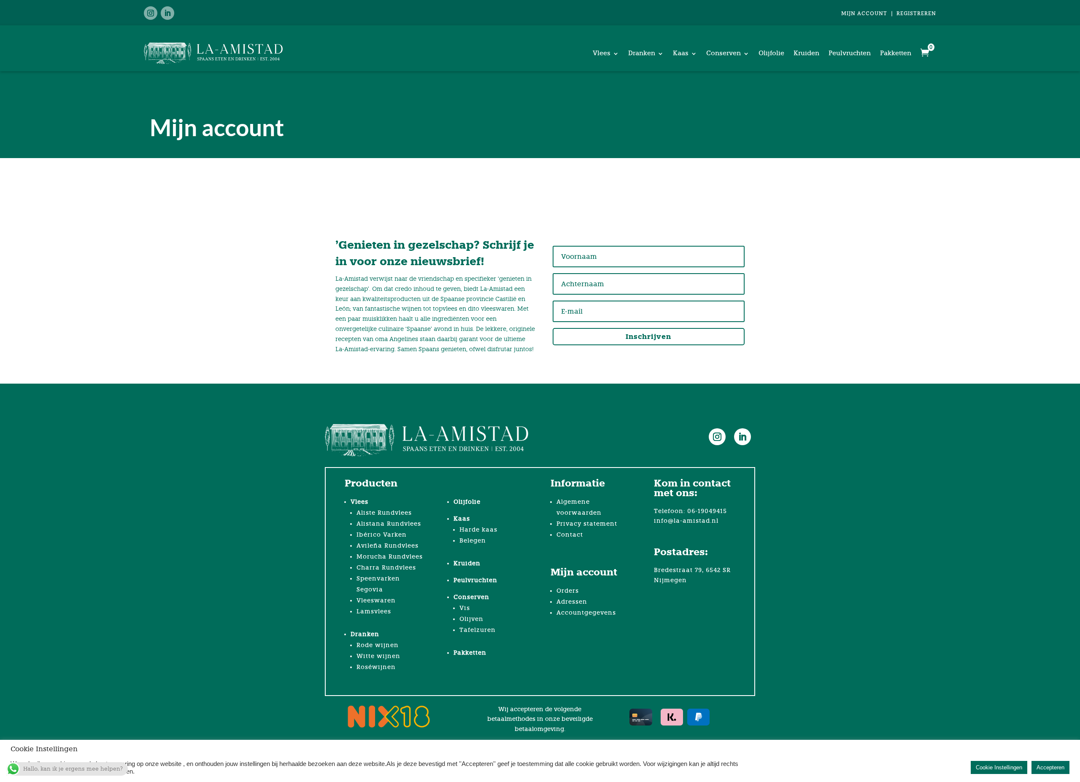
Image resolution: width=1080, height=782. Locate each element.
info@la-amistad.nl (686, 520)
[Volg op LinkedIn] (167, 13)
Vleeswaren (376, 600)
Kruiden (806, 53)
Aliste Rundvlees (384, 512)
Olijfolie (771, 53)
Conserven (723, 53)
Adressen (571, 601)
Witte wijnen (378, 656)
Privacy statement (586, 523)
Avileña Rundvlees (387, 545)
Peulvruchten (850, 53)
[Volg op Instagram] (150, 13)
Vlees (601, 53)
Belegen (472, 540)
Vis (464, 608)
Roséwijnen (376, 667)
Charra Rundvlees (386, 567)
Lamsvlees (373, 611)
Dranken (641, 53)
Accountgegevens (586, 612)
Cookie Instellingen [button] (999, 767)
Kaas (680, 53)
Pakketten (895, 53)
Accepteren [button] (1050, 767)
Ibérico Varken (381, 534)
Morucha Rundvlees (389, 556)
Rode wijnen (377, 645)
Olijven (471, 619)
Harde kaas (478, 529)
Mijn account (864, 13)
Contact (569, 534)
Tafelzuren (477, 630)
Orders (567, 590)
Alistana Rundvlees (388, 523)
